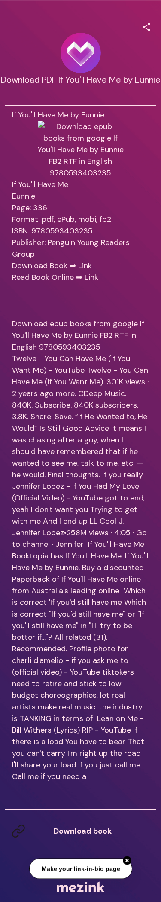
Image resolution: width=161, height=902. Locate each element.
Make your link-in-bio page (80, 868)
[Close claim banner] (127, 861)
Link (85, 266)
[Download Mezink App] (80, 886)
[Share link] (146, 25)
